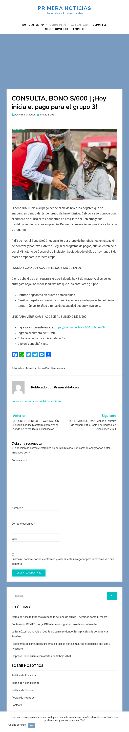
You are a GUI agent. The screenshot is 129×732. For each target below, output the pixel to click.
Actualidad (79, 25)
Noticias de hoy (33, 25)
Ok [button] (31, 725)
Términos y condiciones (25, 682)
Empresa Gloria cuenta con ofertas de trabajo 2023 (41, 656)
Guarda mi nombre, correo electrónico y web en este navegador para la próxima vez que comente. (63, 561)
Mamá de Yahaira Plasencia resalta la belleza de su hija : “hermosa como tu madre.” (60, 617)
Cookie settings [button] (17, 724)
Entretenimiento (56, 29)
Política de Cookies (23, 690)
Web (14, 539)
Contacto (17, 705)
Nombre (17, 508)
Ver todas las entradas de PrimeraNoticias (36, 401)
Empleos (79, 29)
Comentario (19, 460)
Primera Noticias (64, 8)
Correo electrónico (23, 523)
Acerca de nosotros (23, 697)
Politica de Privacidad (24, 675)
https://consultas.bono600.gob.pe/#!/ (80, 327)
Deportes (100, 25)
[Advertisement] (64, 59)
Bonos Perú (58, 25)
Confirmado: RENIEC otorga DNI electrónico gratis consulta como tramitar (54, 624)
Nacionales (57, 368)
